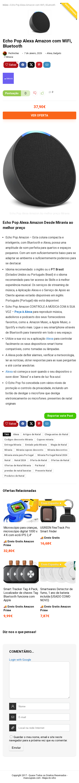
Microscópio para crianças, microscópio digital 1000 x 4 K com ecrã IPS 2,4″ (20, 531)
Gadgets (57, 53)
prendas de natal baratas (17, 470)
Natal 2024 (20, 460)
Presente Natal (43, 470)
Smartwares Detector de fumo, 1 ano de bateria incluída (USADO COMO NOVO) (56, 594)
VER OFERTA (39, 115)
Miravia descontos (57, 450)
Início (5, 5)
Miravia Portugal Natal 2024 (52, 455)
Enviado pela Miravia (36, 445)
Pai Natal (40, 465)
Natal (7, 460)
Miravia (9, 57)
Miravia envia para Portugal (18, 455)
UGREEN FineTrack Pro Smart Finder (55, 529)
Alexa (49, 53)
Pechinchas (13, 53)
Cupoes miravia (45, 439)
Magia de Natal (59, 445)
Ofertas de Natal (60, 460)
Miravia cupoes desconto (29, 450)
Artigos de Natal (32, 434)
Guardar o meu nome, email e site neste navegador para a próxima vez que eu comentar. (38, 738)
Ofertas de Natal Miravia (17, 465)
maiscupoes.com (32, 778)
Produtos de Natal (14, 476)
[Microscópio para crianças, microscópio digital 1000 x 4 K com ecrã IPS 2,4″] (21, 501)
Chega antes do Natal (56, 434)
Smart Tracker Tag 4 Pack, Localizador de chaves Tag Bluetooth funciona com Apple (20, 594)
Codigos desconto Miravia (18, 439)
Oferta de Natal (38, 460)
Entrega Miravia (12, 445)
